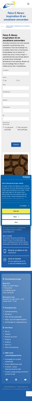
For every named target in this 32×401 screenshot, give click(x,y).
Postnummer (6, 107)
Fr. (19, 81)
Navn (4, 84)
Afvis (16, 222)
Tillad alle (16, 211)
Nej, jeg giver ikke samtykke (22, 128)
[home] (10, 4)
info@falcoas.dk (10, 290)
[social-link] (7, 379)
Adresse (5, 100)
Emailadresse (6, 92)
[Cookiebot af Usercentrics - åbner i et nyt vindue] (23, 177)
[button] (29, 4)
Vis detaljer (23, 205)
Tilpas (15, 216)
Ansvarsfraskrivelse (22, 386)
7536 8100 (8, 288)
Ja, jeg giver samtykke (8, 128)
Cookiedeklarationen (10, 386)
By (3, 115)
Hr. (6, 81)
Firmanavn (6, 70)
